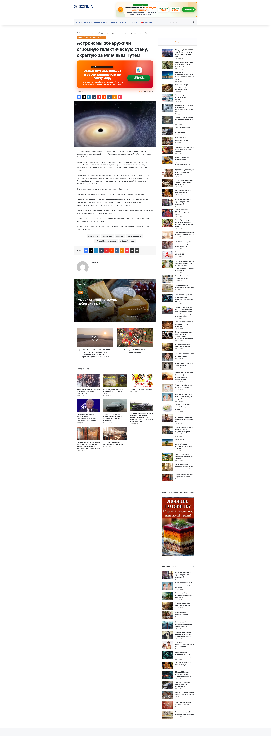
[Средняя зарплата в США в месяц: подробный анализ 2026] (167, 65)
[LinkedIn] (89, 97)
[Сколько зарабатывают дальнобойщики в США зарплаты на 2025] (167, 625)
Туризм (112, 22)
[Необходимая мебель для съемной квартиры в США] (167, 235)
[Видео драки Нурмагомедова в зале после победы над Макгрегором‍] (88, 380)
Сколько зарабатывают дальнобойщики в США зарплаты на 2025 (183, 624)
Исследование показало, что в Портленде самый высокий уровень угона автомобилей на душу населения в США (184, 311)
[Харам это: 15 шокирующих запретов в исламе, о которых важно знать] (167, 75)
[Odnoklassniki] (114, 97)
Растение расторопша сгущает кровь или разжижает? (183, 202)
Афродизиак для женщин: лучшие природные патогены (184, 172)
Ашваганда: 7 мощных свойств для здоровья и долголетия (183, 595)
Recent (177, 42)
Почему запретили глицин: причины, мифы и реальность (184, 97)
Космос (88, 37)
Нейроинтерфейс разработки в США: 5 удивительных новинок (183, 654)
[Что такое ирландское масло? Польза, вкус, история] (167, 408)
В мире (86, 33)
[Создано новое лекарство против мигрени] (167, 357)
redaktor (95, 262)
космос (121, 236)
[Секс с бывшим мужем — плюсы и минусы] (167, 193)
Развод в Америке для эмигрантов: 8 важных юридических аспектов (183, 634)
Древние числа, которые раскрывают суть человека (184, 324)
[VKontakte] (109, 97)
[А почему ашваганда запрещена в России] (167, 347)
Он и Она (133, 22)
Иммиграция (99, 22)
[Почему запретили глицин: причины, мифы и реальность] (167, 98)
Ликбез (123, 22)
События (96, 37)
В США (77, 22)
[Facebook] (79, 97)
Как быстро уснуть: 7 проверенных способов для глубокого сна (183, 87)
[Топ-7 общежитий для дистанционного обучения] (115, 433)
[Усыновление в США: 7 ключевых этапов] (167, 141)
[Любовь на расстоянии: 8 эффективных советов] (167, 477)
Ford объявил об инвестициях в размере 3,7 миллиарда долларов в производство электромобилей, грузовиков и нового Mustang (141, 417)
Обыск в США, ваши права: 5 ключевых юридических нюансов (183, 674)
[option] (115, 300)
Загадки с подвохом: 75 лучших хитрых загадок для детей (183, 397)
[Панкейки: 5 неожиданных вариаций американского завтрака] (167, 150)
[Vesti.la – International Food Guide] (83, 6)
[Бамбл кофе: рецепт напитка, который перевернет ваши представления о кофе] (167, 160)
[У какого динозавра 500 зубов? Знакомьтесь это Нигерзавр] (167, 457)
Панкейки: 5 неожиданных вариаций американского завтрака (184, 149)
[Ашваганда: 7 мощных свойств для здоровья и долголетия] (167, 596)
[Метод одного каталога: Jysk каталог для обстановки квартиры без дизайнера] (167, 108)
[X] (84, 97)
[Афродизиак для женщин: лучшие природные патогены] (167, 173)
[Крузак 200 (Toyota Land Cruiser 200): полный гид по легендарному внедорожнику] (167, 376)
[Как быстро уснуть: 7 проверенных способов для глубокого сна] (167, 88)
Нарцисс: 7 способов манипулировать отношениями (182, 130)
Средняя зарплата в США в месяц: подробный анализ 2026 (184, 64)
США (103, 37)
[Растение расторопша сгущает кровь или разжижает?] (167, 202)
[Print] (137, 250)
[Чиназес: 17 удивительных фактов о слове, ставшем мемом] (167, 695)
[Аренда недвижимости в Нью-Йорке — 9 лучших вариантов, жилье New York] (167, 53)
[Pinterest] (99, 97)
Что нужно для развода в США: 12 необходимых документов (184, 182)
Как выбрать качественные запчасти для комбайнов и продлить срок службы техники (183, 444)
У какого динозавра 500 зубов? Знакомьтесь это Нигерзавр (184, 456)
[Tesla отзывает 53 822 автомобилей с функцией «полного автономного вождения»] (115, 405)
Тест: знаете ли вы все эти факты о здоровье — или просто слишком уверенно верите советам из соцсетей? (184, 265)
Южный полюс (127, 241)
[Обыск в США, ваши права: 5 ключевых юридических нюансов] (167, 675)
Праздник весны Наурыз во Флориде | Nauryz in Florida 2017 (113, 391)
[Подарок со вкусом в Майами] (141, 380)
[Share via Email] (132, 250)
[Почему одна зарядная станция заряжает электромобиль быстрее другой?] (167, 298)
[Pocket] (120, 97)
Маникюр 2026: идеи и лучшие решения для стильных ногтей (183, 244)
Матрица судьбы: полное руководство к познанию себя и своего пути (184, 120)
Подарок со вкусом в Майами (141, 389)
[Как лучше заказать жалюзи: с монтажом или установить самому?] (167, 467)
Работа (87, 22)
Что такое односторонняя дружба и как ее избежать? (184, 644)
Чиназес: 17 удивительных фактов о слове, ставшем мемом (184, 694)
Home (80, 33)
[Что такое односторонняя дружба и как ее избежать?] (167, 645)
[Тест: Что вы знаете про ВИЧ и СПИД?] (167, 255)
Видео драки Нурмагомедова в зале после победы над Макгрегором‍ (88, 391)
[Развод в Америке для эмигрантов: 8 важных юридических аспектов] (167, 635)
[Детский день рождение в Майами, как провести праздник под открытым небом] (167, 223)
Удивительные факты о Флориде (96, 301)
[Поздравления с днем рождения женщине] (167, 705)
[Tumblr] (94, 97)
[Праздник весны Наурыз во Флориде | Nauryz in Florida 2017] (115, 380)
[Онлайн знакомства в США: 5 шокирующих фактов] (167, 213)
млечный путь (135, 236)
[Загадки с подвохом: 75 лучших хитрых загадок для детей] (167, 397)
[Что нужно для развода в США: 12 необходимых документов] (167, 183)
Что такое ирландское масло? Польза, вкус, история (183, 407)
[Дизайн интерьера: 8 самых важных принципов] (167, 288)
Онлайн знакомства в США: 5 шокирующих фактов (182, 212)
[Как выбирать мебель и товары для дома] (167, 279)
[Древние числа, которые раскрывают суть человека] (167, 325)
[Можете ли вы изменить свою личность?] (167, 366)
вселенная (93, 236)
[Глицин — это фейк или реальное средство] (167, 388)
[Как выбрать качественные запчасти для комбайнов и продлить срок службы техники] (167, 442)
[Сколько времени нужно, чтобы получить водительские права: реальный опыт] (167, 430)
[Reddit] (104, 97)
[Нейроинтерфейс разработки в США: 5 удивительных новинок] (167, 655)
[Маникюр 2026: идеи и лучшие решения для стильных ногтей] (167, 245)
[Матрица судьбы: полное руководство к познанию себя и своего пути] (167, 120)
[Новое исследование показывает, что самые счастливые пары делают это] (167, 418)
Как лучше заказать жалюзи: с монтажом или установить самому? (184, 466)
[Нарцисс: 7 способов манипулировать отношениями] (167, 131)
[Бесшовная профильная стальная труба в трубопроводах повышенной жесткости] (167, 335)
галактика (108, 236)
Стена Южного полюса (106, 241)
